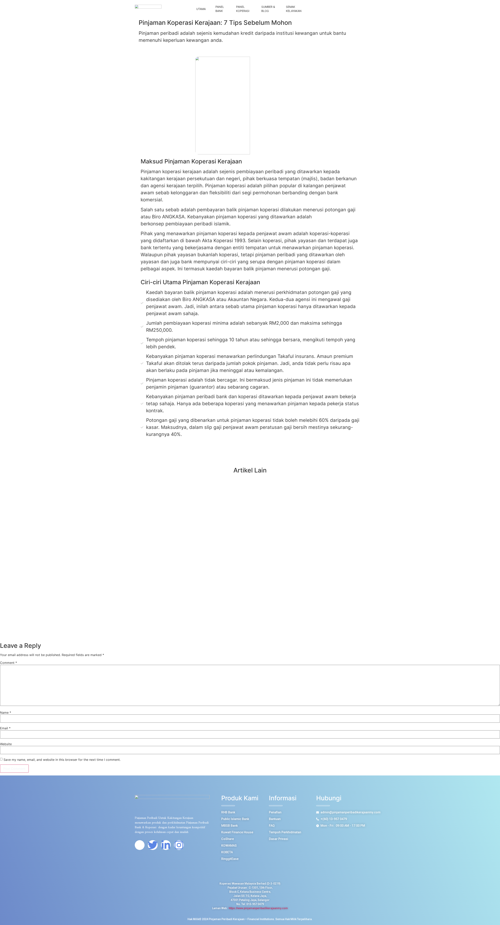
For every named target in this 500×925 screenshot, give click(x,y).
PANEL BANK (219, 9)
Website (6, 744)
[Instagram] (179, 845)
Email (5, 728)
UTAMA (201, 9)
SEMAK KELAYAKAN (294, 9)
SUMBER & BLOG (268, 9)
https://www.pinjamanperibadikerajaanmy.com (258, 908)
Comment (8, 662)
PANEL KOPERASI (242, 9)
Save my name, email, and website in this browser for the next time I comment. (62, 759)
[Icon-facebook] (140, 845)
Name (5, 712)
